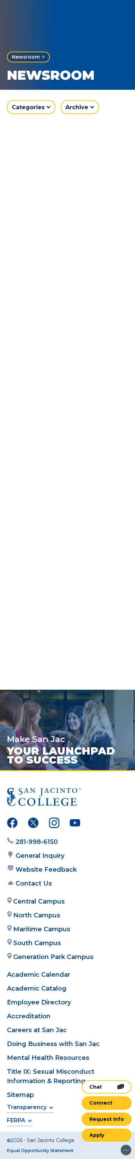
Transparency (27, 1107)
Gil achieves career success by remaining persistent (64, 365)
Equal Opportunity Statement (40, 1150)
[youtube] (75, 824)
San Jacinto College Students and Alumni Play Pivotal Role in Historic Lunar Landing (67, 648)
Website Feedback (46, 869)
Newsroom (26, 57)
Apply (96, 1135)
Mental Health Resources (48, 1058)
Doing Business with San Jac (53, 1044)
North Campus (36, 915)
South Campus (37, 943)
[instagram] (54, 824)
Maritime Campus (41, 929)
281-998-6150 (37, 842)
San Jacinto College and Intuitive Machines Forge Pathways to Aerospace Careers (59, 503)
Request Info (106, 1119)
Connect (100, 1103)
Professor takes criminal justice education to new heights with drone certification (59, 228)
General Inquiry (40, 856)
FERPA (16, 1120)
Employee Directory (39, 1002)
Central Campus (39, 901)
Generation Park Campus (53, 957)
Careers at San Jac (37, 1030)
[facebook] (12, 824)
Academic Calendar (38, 974)
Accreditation (29, 1016)
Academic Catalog (36, 988)
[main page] (26, 12)
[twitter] (33, 824)
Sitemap (20, 1095)
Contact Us (34, 883)
